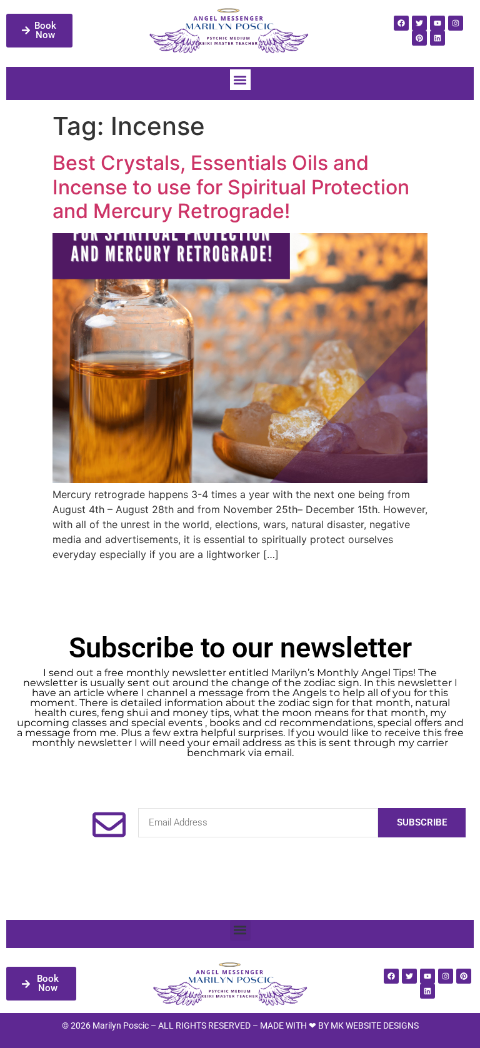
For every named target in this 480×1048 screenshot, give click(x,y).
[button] (240, 79)
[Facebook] (401, 23)
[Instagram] (455, 23)
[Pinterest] (419, 38)
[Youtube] (437, 23)
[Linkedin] (437, 38)
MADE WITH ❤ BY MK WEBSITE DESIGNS (339, 1026)
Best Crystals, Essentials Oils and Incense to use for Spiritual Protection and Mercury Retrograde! (230, 187)
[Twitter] (419, 23)
